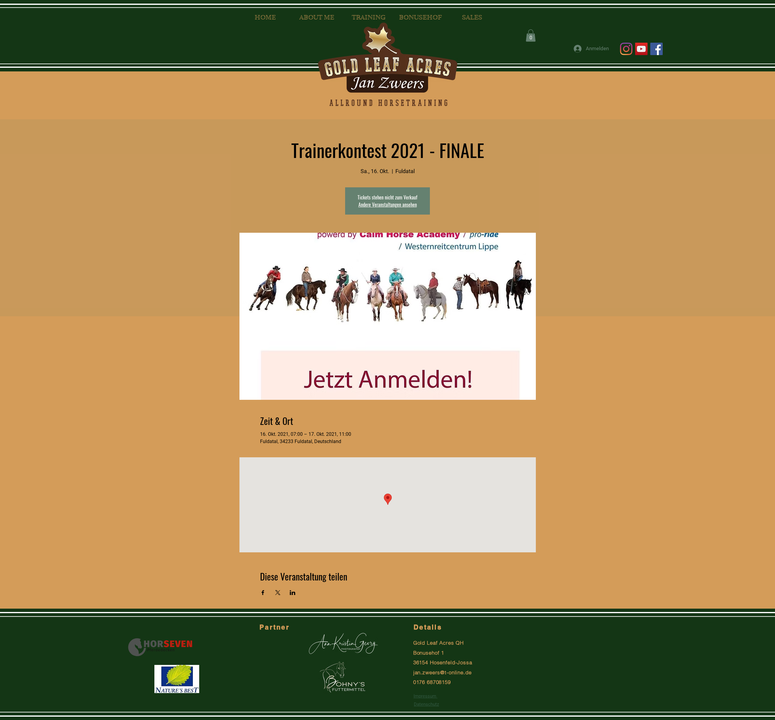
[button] (531, 35)
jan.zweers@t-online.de (442, 672)
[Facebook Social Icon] (656, 49)
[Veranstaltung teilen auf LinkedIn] (292, 592)
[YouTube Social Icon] (641, 49)
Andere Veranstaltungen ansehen (387, 204)
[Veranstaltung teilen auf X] (278, 592)
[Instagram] (626, 49)
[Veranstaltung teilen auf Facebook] (263, 592)
